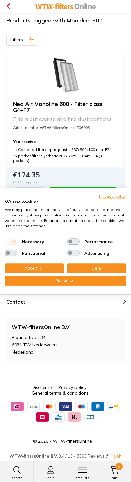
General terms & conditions (60, 393)
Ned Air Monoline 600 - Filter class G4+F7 (58, 106)
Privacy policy (72, 387)
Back (8, 6)
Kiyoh (116, 456)
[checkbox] (11, 242)
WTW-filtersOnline (72, 441)
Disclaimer (42, 387)
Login (50, 478)
